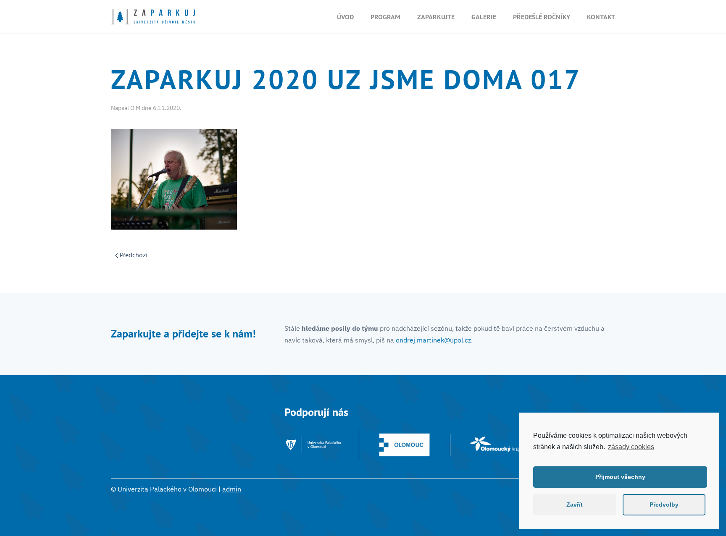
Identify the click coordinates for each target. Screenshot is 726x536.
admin (231, 489)
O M (135, 108)
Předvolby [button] (664, 504)
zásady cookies (631, 446)
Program (385, 17)
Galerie (483, 17)
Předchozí (132, 255)
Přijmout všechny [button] (620, 476)
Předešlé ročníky (541, 17)
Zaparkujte (436, 17)
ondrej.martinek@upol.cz (433, 340)
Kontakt (601, 17)
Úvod (345, 17)
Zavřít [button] (574, 504)
